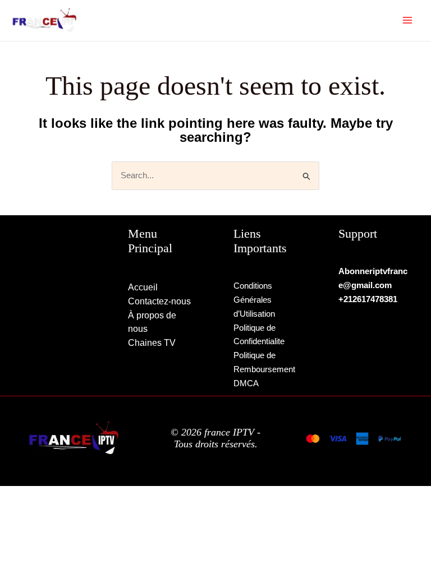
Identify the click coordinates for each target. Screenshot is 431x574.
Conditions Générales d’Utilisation (254, 299)
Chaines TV (152, 343)
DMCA (246, 383)
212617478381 (370, 299)
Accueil (143, 287)
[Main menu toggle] (407, 20)
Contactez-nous (159, 301)
